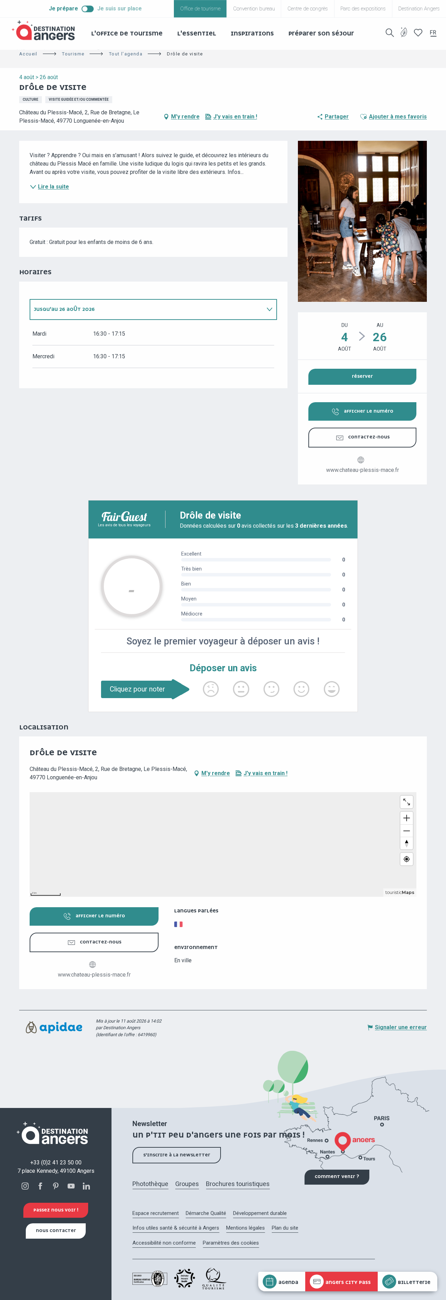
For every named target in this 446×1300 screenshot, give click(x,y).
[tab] (146, 309)
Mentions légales (245, 1228)
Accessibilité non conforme (164, 1243)
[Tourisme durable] (404, 36)
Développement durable (260, 1213)
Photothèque (150, 1183)
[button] (390, 33)
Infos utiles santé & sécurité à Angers (175, 1228)
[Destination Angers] (46, 30)
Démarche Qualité (206, 1213)
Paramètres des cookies (231, 1243)
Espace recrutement (155, 1213)
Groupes (187, 1183)
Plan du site (285, 1228)
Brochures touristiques (238, 1183)
